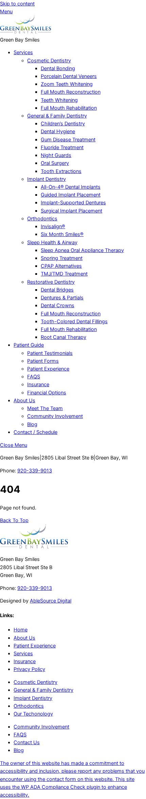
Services (23, 52)
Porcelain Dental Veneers (69, 76)
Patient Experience (48, 369)
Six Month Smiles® (62, 234)
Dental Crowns (57, 305)
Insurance (38, 384)
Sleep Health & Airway (52, 242)
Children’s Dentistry (63, 124)
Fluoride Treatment (62, 147)
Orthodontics (42, 219)
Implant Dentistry (46, 179)
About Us (24, 400)
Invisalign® (53, 226)
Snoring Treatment (62, 258)
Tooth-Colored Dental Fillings (74, 321)
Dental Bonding (58, 68)
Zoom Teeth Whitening (67, 84)
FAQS (33, 377)
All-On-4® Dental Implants (71, 187)
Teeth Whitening (59, 100)
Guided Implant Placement (71, 195)
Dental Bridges (57, 290)
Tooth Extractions (61, 171)
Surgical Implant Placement (71, 211)
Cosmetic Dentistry (49, 61)
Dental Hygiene (58, 131)
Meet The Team (45, 408)
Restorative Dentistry (51, 282)
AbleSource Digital (50, 601)
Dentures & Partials (62, 298)
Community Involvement (55, 416)
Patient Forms (43, 361)
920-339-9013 (34, 471)
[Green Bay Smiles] (25, 32)
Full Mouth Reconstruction (71, 92)
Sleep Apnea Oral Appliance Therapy (82, 250)
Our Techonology (33, 714)
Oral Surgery (55, 163)
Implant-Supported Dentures (73, 203)
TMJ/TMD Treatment (64, 274)
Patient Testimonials (50, 353)
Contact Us (27, 742)
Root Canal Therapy (63, 337)
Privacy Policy (29, 669)
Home (21, 630)
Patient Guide (29, 345)
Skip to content (17, 4)
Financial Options (46, 393)
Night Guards (56, 155)
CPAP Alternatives (61, 266)
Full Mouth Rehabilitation (69, 108)
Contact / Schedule (35, 432)
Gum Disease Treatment (68, 140)
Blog (32, 424)
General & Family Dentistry (57, 116)
